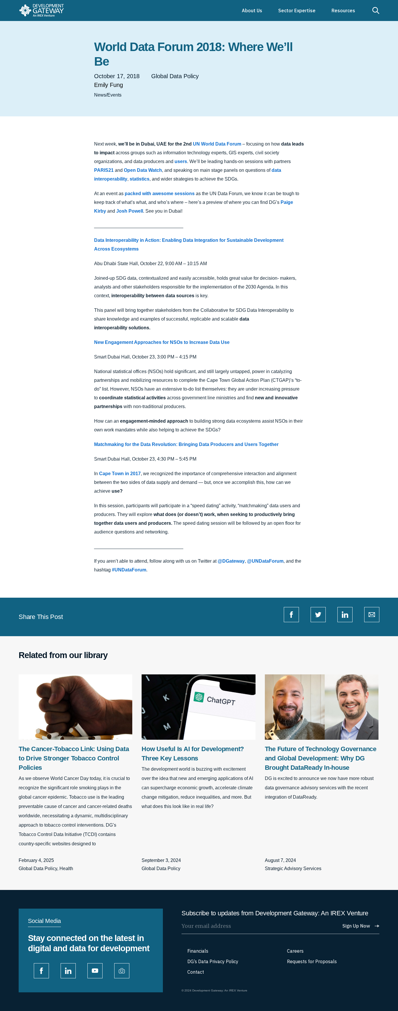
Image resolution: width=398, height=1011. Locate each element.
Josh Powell (129, 211)
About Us (252, 10)
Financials (197, 951)
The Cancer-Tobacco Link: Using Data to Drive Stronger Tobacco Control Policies (74, 758)
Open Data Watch (143, 170)
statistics (139, 178)
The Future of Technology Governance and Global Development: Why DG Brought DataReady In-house (320, 758)
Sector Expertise (297, 10)
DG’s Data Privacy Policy (212, 961)
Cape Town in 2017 (120, 473)
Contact (195, 972)
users (181, 161)
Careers (295, 951)
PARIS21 (104, 170)
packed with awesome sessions (160, 193)
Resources (343, 10)
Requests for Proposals (312, 961)
